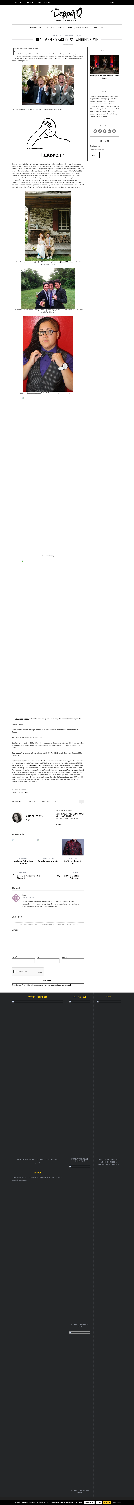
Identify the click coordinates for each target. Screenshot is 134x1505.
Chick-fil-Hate (33, 187)
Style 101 (61, 35)
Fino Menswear (72, 770)
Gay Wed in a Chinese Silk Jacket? (73, 862)
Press (22, 2)
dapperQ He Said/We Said (63, 262)
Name (14, 957)
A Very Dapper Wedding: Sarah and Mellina (23, 862)
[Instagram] (109, 131)
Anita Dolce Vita (68, 44)
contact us (23, 1180)
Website (64, 957)
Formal (54, 35)
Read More (59, 824)
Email (39, 957)
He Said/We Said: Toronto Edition (80, 1491)
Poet (21, 393)
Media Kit (30, 2)
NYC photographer (22, 719)
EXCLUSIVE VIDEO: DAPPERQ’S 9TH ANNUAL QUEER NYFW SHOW (37, 1159)
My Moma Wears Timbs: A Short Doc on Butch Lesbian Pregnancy (70, 815)
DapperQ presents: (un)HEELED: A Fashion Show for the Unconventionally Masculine (109, 1162)
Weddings (68, 35)
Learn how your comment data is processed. (55, 985)
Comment (15, 930)
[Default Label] (104, 131)
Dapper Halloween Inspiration (48, 861)
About (39, 2)
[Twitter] (100, 131)
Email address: (95, 146)
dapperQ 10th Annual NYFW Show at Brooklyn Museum (104, 76)
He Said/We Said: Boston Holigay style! (79, 1160)
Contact (47, 2)
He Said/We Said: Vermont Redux (80, 1326)
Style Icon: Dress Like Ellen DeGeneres (68, 875)
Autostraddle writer (34, 393)
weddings (24, 792)
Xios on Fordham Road (33, 765)
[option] (23, 852)
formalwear (16, 792)
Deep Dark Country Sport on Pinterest (28, 875)
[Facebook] (95, 131)
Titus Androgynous (62, 58)
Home (15, 2)
